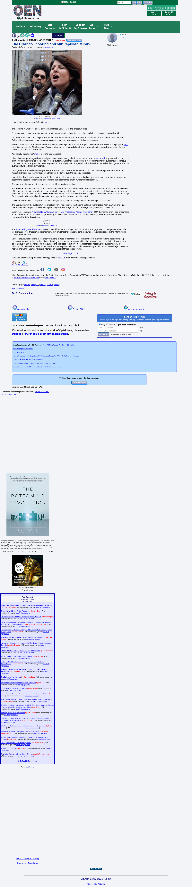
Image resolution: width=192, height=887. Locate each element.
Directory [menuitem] (35, 26)
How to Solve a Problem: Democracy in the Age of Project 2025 (23, 694)
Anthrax (27, 285)
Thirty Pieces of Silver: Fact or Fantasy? (14, 611)
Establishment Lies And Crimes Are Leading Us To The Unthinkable (37, 367)
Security (43, 285)
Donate (16, 333)
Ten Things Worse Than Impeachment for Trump (18, 683)
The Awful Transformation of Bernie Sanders (17, 754)
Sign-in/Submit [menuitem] (64, 26)
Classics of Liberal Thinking (27, 858)
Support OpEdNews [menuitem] (79, 26)
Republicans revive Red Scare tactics (14, 688)
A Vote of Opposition (8, 748)
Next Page (67, 253)
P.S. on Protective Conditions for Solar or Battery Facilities (21, 617)
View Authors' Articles (137, 309)
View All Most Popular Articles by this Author (59, 345)
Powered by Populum (96, 884)
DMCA (58, 118)
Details (54, 118)
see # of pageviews (42, 607)
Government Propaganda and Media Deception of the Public (34, 363)
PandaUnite (45, 225)
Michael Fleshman (45, 118)
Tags (57, 285)
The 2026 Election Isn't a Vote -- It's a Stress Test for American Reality (25, 699)
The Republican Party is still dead (13, 713)
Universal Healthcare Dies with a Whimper (28, 360)
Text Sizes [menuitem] (106, 26)
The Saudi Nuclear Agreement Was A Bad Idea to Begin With (23, 637)
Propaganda (35, 285)
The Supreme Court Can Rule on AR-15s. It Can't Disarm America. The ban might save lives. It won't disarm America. (27, 706)
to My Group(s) (18, 288)
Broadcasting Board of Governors (30, 229)
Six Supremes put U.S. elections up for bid (16, 743)
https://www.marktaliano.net (26, 277)
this (46, 277)
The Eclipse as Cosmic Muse (11, 677)
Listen (58, 35)
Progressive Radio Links (27, 863)
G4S (126, 144)
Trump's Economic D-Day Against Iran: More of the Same (21, 731)
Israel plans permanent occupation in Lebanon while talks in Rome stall (26, 605)
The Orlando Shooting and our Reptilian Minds (51, 44)
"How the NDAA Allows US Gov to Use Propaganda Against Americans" (62, 212)
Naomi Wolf (100, 158)
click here (30, 767)
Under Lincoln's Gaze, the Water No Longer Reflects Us (20, 651)
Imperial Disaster (19, 352)
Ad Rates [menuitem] (92, 26)
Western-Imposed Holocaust (23, 349)
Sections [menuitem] (20, 26)
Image (36, 118)
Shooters (50, 285)
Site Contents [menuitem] (50, 26)
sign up (62, 257)
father (37, 154)
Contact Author (23, 309)
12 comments (48, 47)
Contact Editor (79, 309)
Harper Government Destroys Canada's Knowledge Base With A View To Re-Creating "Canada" (46, 356)
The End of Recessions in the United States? (16, 656)
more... (52, 277)
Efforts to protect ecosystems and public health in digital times (23, 726)
